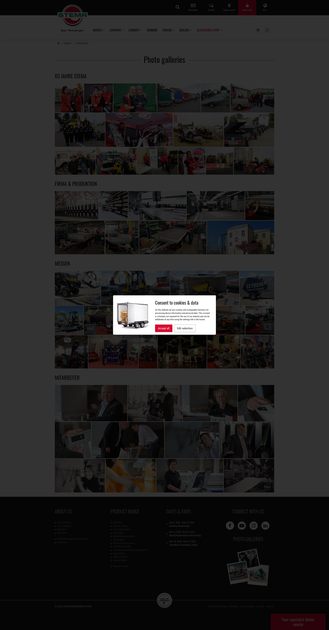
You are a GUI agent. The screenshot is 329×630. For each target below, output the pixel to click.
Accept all (163, 328)
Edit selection (185, 328)
